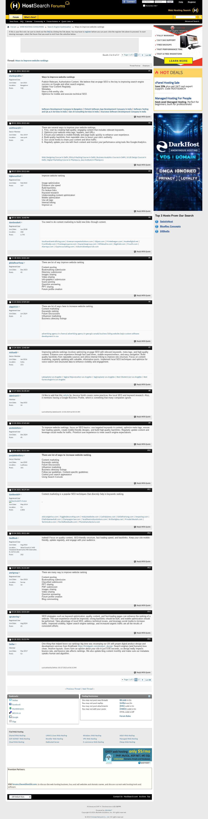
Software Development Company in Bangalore (62, 109)
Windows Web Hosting (92, 736)
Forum (16, 17)
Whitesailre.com (105, 244)
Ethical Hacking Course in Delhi (82, 157)
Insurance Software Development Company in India (123, 112)
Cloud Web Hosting (16, 742)
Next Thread (87, 689)
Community (38, 21)
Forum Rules (125, 716)
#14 (149, 612)
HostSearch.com (131, 797)
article (66, 395)
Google (15, 717)
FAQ (22, 21)
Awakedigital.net (131, 241)
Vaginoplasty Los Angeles (104, 377)
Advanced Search (192, 21)
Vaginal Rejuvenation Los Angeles (78, 377)
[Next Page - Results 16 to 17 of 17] (142, 55)
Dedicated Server (52, 742)
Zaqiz (122, 334)
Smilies (123, 703)
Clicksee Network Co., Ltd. (100, 817)
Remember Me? (151, 6)
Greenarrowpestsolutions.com (80, 241)
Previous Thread (73, 689)
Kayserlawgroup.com (87, 244)
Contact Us (118, 797)
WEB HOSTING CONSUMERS (32, 27)
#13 (149, 568)
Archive (142, 797)
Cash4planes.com (107, 517)
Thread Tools (134, 66)
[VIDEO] (123, 709)
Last (147, 55)
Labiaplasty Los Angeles (52, 377)
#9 (149, 423)
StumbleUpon (18, 709)
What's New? (30, 17)
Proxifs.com (132, 244)
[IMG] (122, 706)
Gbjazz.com (99, 241)
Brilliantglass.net (116, 519)
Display (145, 66)
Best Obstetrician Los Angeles (129, 377)
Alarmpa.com (47, 247)
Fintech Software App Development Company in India (108, 109)
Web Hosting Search (179, 10)
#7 (149, 347)
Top (148, 797)
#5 (149, 258)
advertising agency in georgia (80, 334)
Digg (14, 722)
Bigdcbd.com (119, 244)
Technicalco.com (49, 522)
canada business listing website (106, 334)
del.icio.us (16, 713)
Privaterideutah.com (133, 519)
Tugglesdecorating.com (70, 517)
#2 (149, 123)
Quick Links (66, 21)
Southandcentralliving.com (53, 241)
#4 (149, 217)
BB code (123, 700)
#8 (149, 391)
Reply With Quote (143, 117)
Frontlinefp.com (49, 244)
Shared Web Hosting (17, 736)
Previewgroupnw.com (67, 244)
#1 (149, 71)
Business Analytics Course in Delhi (111, 157)
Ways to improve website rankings (31, 61)
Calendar (28, 21)
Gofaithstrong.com (125, 517)
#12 (149, 533)
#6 (149, 302)
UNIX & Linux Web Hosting (56, 736)
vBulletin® (108, 810)
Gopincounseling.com (64, 247)
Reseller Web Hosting (54, 739)
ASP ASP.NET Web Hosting (19, 739)
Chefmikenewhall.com (51, 519)
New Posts (14, 21)
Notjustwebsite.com (90, 517)
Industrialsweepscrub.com (87, 247)
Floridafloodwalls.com (67, 522)
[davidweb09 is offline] (18, 501)
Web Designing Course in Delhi (55, 157)
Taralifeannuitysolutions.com (94, 519)
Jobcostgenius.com (50, 517)
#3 (149, 171)
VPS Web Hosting (90, 739)
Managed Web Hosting (129, 739)
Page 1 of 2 (129, 55)
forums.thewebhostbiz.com (24, 784)
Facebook (16, 705)
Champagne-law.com (71, 519)
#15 (149, 639)
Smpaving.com (141, 517)
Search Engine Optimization (59, 27)
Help (181, 2)
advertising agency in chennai (54, 334)
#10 (149, 450)
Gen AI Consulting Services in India (84, 112)
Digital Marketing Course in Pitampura (63, 160)
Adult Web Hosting (127, 736)
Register (192, 2)
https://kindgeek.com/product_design (95, 646)
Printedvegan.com (114, 241)
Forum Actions (52, 21)
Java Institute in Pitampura (92, 160)
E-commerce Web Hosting (93, 742)
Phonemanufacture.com (89, 522)
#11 (149, 490)
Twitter (15, 700)
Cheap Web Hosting (127, 742)
